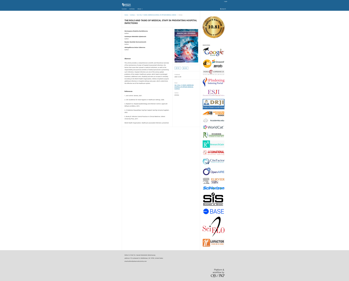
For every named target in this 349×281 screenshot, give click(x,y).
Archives (132, 9)
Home (126, 15)
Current (124, 9)
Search (223, 9)
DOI (186, 68)
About (140, 9)
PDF (178, 68)
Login (225, 1)
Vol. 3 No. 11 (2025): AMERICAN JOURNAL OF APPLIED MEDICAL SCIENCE (156, 15)
